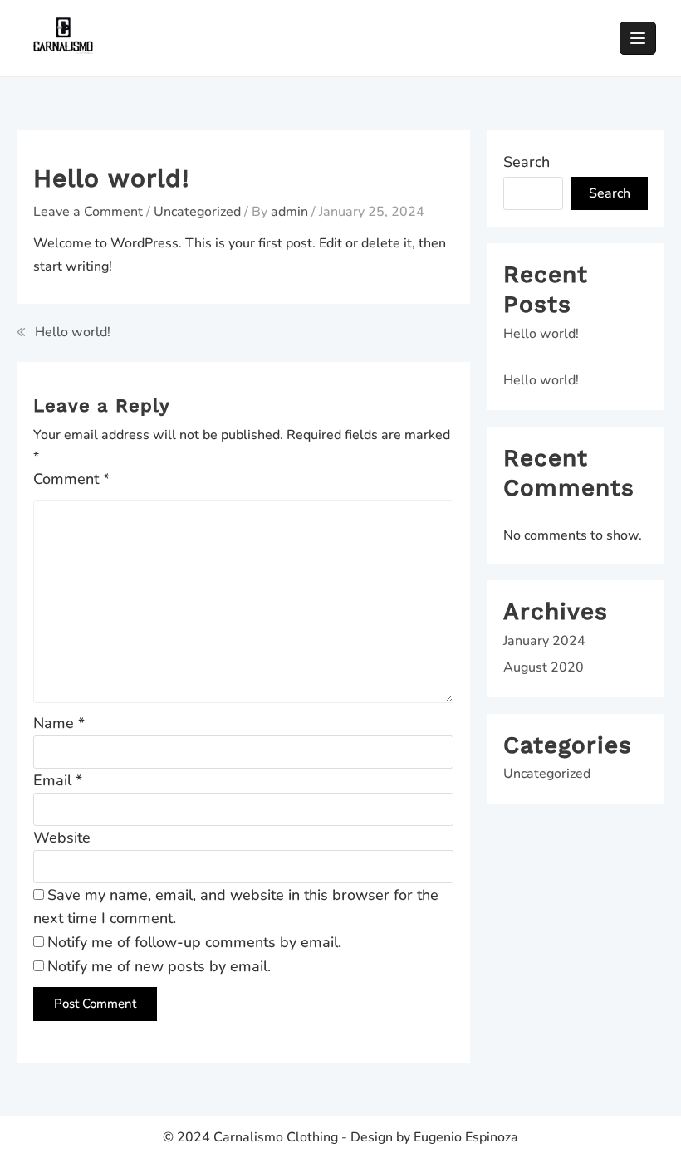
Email (57, 780)
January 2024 (544, 641)
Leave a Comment (88, 212)
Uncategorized (197, 212)
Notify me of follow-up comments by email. (194, 942)
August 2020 (543, 667)
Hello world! (72, 332)
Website (62, 838)
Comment (71, 479)
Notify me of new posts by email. (159, 966)
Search (526, 162)
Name (59, 723)
